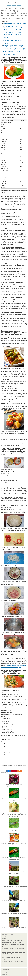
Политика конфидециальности (7, 972)
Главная (9, 5)
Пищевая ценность (15, 763)
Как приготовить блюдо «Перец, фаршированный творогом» (11, 53)
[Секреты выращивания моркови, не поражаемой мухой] (14, 797)
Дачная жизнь (14, 2)
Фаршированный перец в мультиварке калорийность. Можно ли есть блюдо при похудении (12, 42)
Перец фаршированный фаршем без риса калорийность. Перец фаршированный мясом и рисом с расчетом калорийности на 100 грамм (14, 46)
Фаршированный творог (5, 768)
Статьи (19, 5)
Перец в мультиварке (18, 765)
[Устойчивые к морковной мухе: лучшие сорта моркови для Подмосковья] (14, 841)
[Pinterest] (14, 771)
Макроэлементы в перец (23, 763)
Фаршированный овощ (8, 763)
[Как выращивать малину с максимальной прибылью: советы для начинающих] (14, 870)
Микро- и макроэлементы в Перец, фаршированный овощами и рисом (12, 33)
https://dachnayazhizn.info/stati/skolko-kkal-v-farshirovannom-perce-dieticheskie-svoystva (13, 666)
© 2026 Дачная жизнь (5, 969)
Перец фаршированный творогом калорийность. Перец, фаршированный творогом (15, 50)
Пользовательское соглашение (10, 971)
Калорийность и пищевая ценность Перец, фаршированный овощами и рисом (14, 28)
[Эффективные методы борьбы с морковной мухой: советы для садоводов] (14, 856)
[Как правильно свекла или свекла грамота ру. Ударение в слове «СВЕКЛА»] (14, 783)
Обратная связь (4, 974)
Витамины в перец (4, 765)
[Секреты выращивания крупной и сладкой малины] (14, 899)
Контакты (3, 971)
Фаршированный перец (11, 765)
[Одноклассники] (19, 771)
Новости (14, 5)
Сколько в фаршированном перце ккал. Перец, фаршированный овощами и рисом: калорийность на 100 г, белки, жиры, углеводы (15, 24)
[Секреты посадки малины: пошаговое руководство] (14, 926)
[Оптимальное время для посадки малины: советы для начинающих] (14, 911)
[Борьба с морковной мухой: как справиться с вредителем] (14, 827)
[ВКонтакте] (8, 771)
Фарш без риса (15, 767)
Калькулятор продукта (9, 31)
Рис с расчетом (20, 767)
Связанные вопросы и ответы (10, 39)
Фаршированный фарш (8, 767)
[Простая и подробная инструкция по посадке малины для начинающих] (14, 884)
